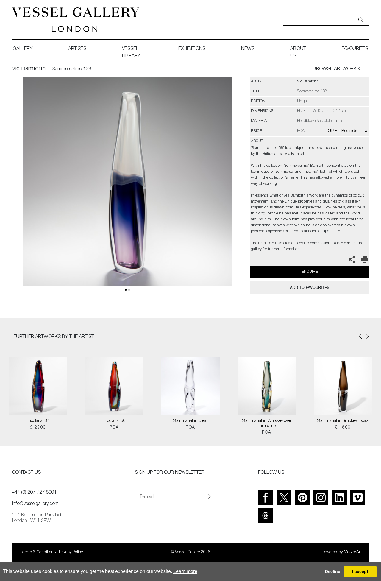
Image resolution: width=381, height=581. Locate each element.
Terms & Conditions (38, 552)
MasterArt (353, 552)
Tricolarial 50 (114, 421)
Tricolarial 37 (38, 421)
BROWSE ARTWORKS (336, 69)
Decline (332, 571)
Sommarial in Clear (190, 421)
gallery (22, 49)
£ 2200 (38, 428)
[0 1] (127, 188)
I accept (360, 571)
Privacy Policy (71, 552)
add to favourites (309, 287)
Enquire (310, 272)
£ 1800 (343, 428)
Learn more (185, 571)
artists (77, 49)
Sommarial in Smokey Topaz (342, 421)
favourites (355, 49)
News (247, 49)
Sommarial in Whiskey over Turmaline (266, 423)
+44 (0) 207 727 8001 (34, 492)
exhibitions (191, 49)
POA (114, 428)
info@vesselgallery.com (35, 504)
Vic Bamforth (29, 69)
